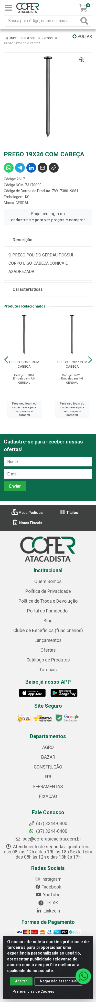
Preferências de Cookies (33, 991)
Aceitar (21, 981)
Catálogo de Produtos (48, 659)
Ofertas (48, 650)
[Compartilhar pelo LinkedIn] (31, 168)
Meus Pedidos (30, 513)
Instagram (51, 879)
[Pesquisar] (85, 20)
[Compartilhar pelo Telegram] (20, 168)
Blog (48, 620)
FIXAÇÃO (48, 796)
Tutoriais (48, 669)
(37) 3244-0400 (51, 831)
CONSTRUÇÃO (48, 767)
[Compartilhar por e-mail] (42, 168)
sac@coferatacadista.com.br (51, 839)
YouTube (51, 894)
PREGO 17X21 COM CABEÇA (24, 364)
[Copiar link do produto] (54, 168)
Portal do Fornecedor (48, 610)
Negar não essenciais (58, 981)
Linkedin (51, 911)
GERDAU (22, 203)
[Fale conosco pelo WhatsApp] (83, 976)
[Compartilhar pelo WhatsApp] (9, 168)
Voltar (84, 36)
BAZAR (48, 757)
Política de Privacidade (48, 591)
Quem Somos (48, 581)
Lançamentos (48, 640)
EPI (48, 776)
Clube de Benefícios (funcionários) (48, 630)
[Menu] (8, 7)
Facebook (51, 887)
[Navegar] (6, 360)
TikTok (51, 902)
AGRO (48, 747)
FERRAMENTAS (48, 786)
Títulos (72, 513)
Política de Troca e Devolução (48, 601)
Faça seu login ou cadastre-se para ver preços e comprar (48, 216)
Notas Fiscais (30, 523)
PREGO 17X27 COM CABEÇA (72, 364)
